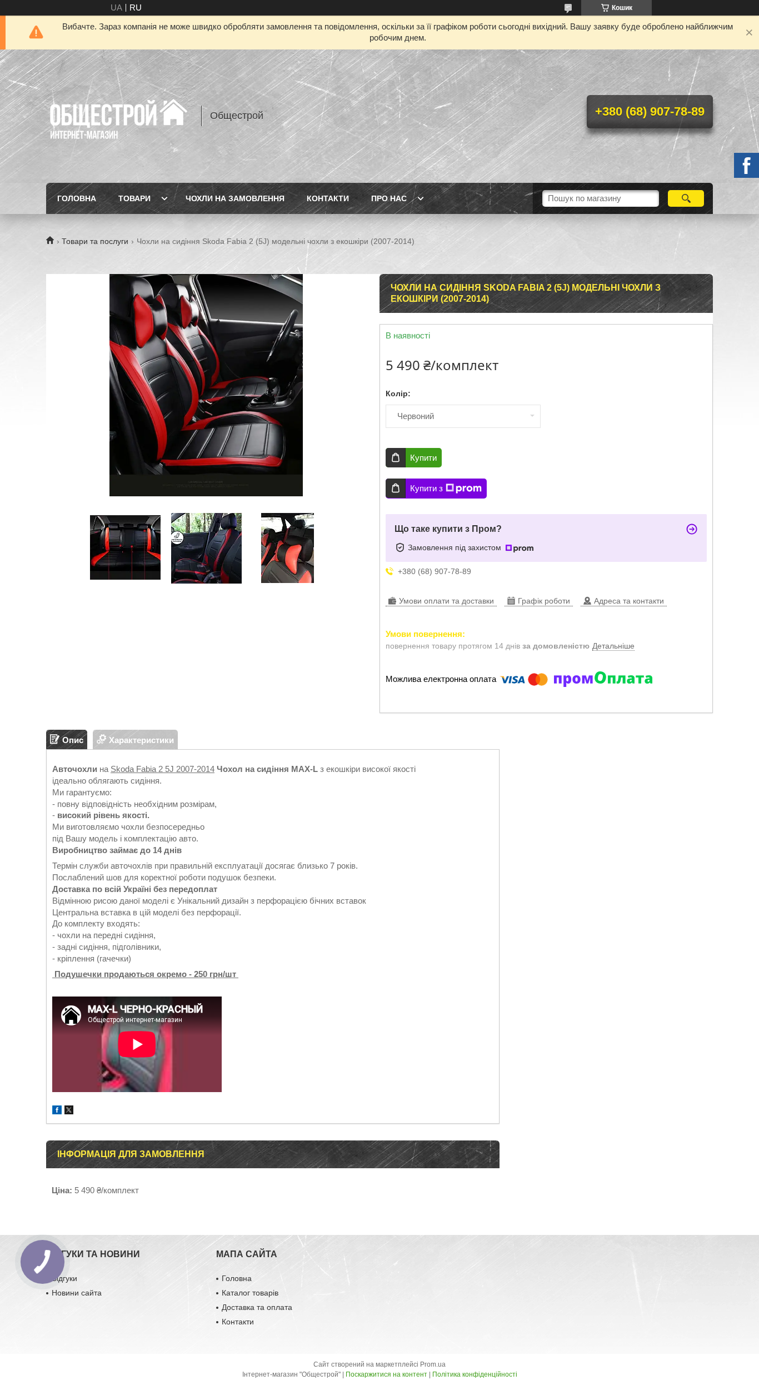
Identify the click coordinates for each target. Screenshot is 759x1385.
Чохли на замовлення (235, 198)
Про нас (389, 198)
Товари (134, 198)
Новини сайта (77, 1292)
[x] (68, 1111)
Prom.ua (433, 1364)
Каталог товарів (250, 1292)
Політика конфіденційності (474, 1374)
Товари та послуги (95, 241)
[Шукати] (686, 198)
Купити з (426, 488)
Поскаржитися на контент (386, 1374)
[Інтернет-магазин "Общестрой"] (118, 116)
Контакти (328, 198)
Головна (76, 198)
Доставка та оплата (257, 1307)
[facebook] (57, 1111)
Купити (423, 457)
